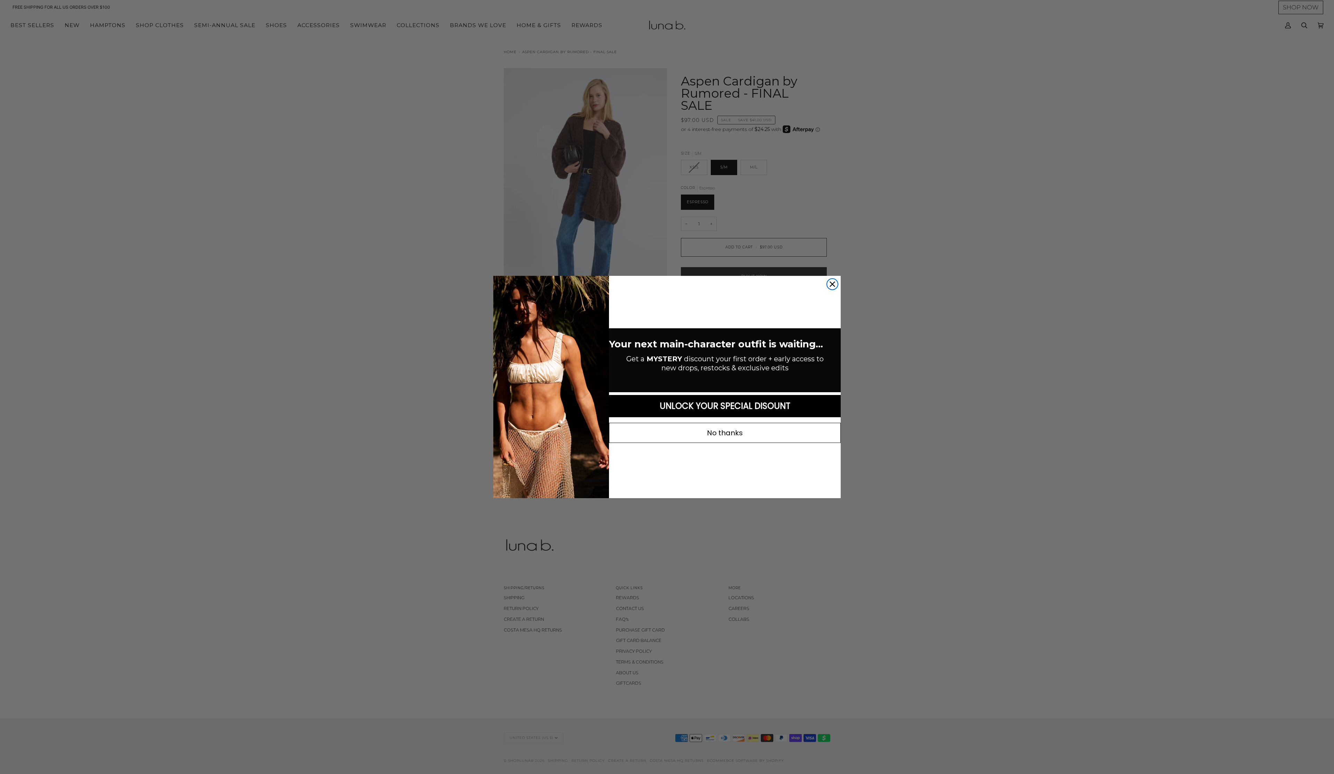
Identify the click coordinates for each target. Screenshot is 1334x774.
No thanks (725, 433)
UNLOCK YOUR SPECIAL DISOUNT (725, 406)
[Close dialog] (832, 284)
